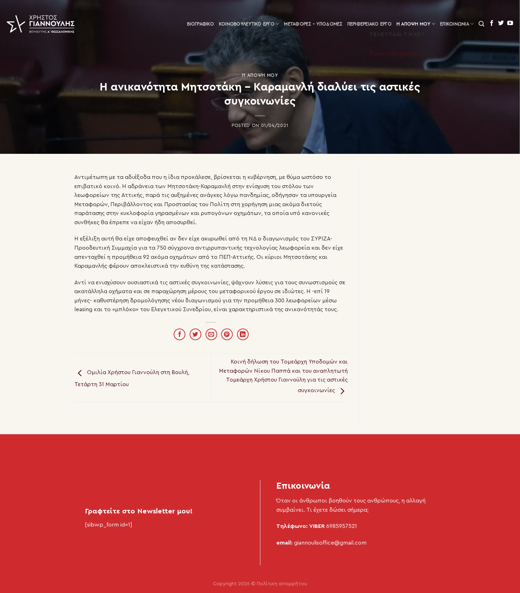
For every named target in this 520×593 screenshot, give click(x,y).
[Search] (481, 24)
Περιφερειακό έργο (369, 24)
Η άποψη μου (414, 24)
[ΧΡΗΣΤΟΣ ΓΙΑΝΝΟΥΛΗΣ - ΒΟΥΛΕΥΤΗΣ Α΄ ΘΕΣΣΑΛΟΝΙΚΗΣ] (40, 24)
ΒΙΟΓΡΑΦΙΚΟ (200, 24)
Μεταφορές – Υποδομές (313, 24)
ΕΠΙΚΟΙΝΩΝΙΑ (454, 24)
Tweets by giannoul (395, 54)
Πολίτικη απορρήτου (282, 583)
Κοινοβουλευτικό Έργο (247, 24)
